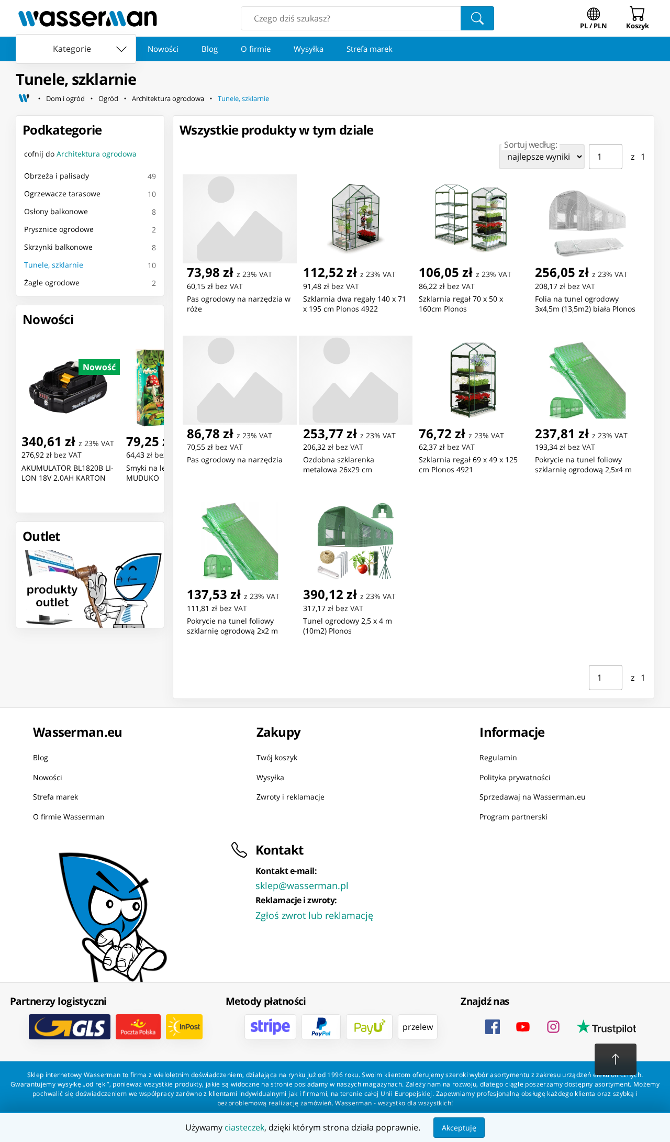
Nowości (163, 48)
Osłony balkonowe (56, 211)
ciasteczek (244, 1127)
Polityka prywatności (515, 777)
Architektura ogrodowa (168, 98)
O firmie (256, 48)
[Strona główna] (24, 98)
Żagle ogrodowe (52, 282)
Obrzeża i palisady (56, 176)
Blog (210, 48)
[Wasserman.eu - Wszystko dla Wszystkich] (88, 18)
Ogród (108, 98)
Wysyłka (308, 48)
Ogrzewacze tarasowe (62, 193)
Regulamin (498, 757)
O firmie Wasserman (69, 817)
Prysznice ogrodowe (59, 229)
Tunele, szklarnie (243, 98)
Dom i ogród (65, 98)
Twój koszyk (276, 757)
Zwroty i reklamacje (290, 797)
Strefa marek (370, 48)
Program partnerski (513, 817)
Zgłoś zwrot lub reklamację (314, 915)
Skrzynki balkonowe (58, 247)
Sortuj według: (530, 144)
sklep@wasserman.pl (302, 885)
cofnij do (80, 154)
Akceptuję (459, 1128)
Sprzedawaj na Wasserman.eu (532, 797)
